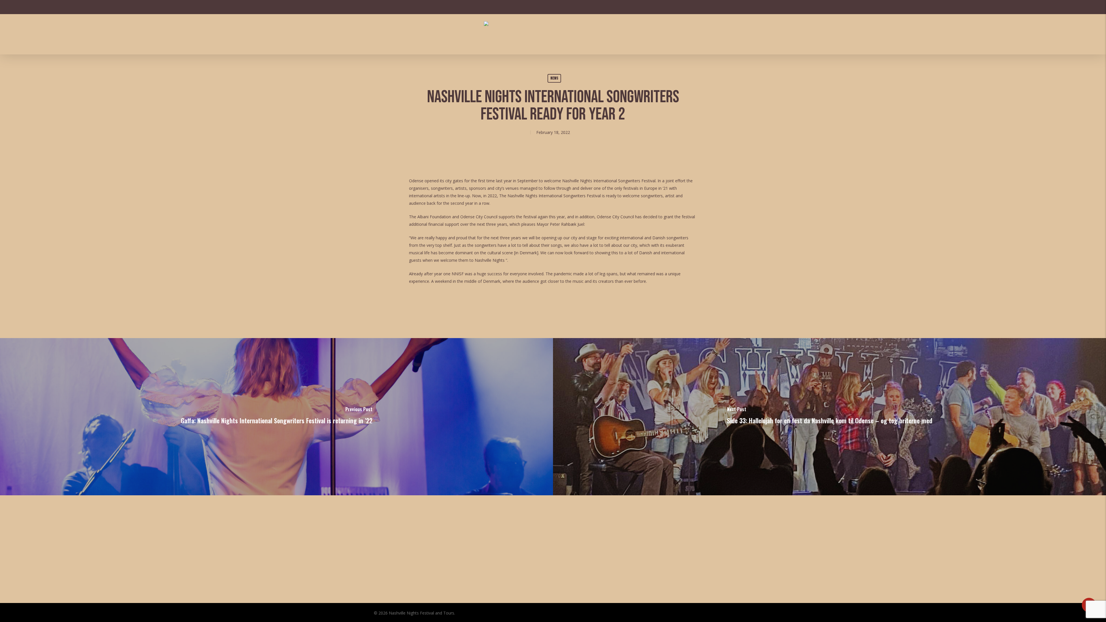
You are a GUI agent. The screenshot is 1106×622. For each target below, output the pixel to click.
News (554, 78)
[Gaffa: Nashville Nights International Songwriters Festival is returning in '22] (276, 416)
